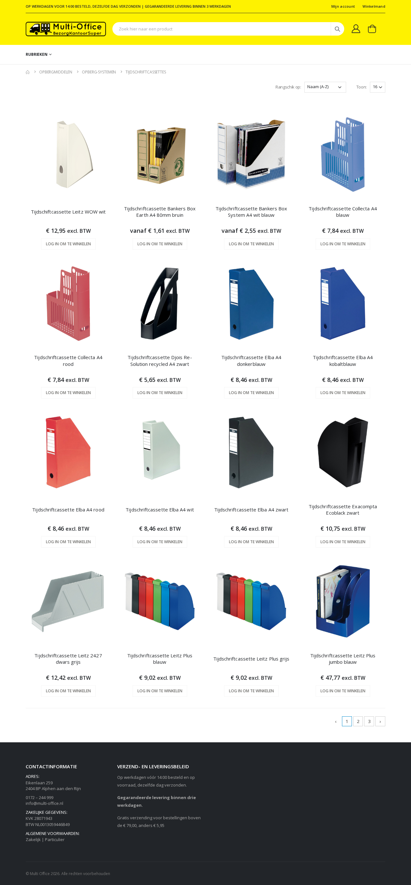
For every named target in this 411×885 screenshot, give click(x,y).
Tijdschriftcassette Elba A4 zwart (251, 509)
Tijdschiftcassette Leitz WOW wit (68, 211)
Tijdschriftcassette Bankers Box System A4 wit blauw (251, 211)
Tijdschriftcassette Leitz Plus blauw (159, 658)
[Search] (337, 29)
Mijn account (343, 6)
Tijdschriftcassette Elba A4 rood (68, 509)
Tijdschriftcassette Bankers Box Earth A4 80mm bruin (160, 211)
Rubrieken (37, 54)
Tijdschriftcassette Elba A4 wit (160, 509)
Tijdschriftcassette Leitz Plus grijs (251, 658)
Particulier (55, 839)
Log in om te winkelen (68, 244)
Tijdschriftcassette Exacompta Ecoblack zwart (343, 509)
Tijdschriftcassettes (146, 72)
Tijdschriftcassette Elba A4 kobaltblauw (343, 360)
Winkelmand (374, 6)
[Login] (356, 28)
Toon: (361, 87)
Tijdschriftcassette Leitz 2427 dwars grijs (68, 658)
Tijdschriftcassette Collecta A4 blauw (343, 211)
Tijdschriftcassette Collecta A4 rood (68, 360)
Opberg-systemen (99, 72)
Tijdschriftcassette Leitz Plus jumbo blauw (342, 658)
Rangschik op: (288, 87)
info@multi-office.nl (44, 803)
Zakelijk (33, 839)
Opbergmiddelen (55, 72)
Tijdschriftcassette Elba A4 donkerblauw (251, 360)
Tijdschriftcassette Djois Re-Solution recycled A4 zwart (159, 360)
